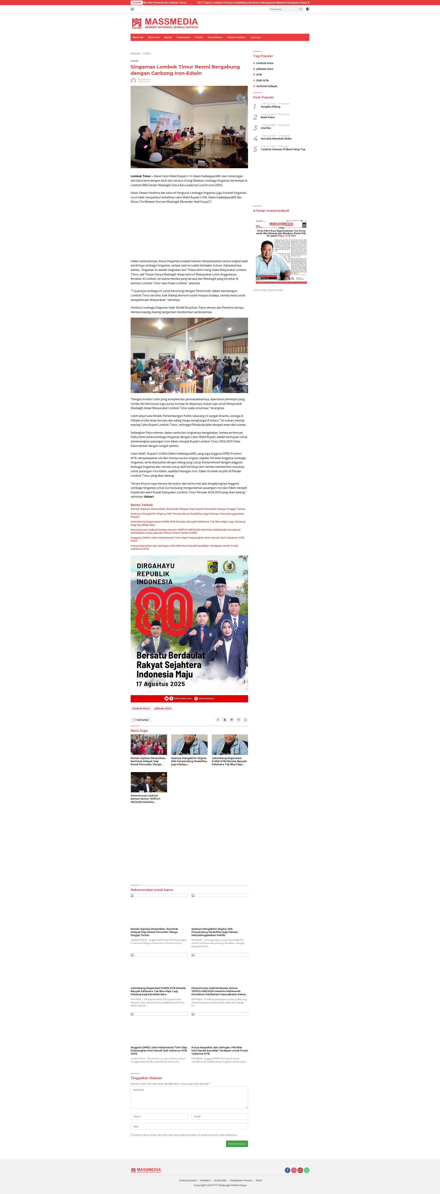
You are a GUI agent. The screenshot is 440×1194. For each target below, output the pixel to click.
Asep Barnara (144, 79)
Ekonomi (154, 37)
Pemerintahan (236, 37)
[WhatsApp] (306, 1171)
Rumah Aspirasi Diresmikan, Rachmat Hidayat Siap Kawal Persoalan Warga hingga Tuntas (188, 508)
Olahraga (189, 44)
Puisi (285, 44)
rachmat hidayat (266, 86)
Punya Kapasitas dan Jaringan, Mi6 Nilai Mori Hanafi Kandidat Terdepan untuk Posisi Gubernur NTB (184, 547)
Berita (168, 37)
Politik (199, 37)
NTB (259, 74)
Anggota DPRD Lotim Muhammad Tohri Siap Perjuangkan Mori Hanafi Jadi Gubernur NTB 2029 (187, 539)
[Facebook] (287, 1171)
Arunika (266, 128)
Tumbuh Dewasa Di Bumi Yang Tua (283, 149)
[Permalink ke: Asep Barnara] (133, 80)
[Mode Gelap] (307, 9)
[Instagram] (294, 1171)
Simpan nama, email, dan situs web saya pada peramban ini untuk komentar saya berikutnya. (185, 1135)
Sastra (273, 44)
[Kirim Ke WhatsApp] (245, 719)
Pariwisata (183, 37)
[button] (300, 9)
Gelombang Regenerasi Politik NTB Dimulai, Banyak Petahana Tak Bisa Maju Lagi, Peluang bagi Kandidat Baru (188, 523)
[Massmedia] (165, 23)
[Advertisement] (189, 231)
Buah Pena (268, 117)
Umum (137, 44)
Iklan (259, 1180)
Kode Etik (220, 1180)
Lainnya (255, 37)
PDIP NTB (262, 80)
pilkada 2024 (163, 708)
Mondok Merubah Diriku (276, 138)
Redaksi (205, 1180)
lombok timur (141, 708)
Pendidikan (215, 37)
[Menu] (133, 9)
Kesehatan (230, 44)
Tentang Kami (188, 1180)
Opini (261, 44)
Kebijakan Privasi (241, 1180)
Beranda (138, 37)
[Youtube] (300, 1171)
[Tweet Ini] (224, 719)
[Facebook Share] (218, 719)
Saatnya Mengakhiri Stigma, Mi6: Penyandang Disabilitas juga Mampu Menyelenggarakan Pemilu (187, 515)
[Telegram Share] (238, 719)
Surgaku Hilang (270, 106)
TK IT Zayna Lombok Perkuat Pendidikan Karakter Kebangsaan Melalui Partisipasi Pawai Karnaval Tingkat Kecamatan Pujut (188, 2)
